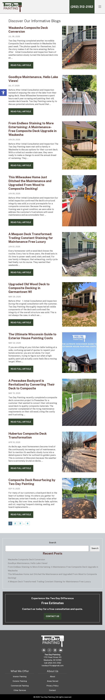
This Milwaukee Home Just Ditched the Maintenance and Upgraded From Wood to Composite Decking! (52, 576)
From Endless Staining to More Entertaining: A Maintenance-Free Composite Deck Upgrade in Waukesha (53, 569)
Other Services (20, 690)
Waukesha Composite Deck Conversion (26, 559)
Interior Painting (20, 676)
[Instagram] (49, 650)
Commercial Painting (20, 686)
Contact (52, 690)
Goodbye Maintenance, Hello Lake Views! (28, 563)
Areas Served (52, 681)
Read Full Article (21, 65)
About (52, 676)
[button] (3, 92)
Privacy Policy (52, 686)
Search (52, 542)
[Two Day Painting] (12, 6)
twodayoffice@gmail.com (53, 665)
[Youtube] (60, 650)
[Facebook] (44, 650)
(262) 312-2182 (82, 6)
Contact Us (52, 616)
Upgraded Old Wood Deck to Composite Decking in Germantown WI (29, 288)
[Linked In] (55, 650)
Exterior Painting (20, 681)
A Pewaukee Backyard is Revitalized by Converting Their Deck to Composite (31, 384)
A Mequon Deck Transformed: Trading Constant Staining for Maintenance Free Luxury (30, 237)
